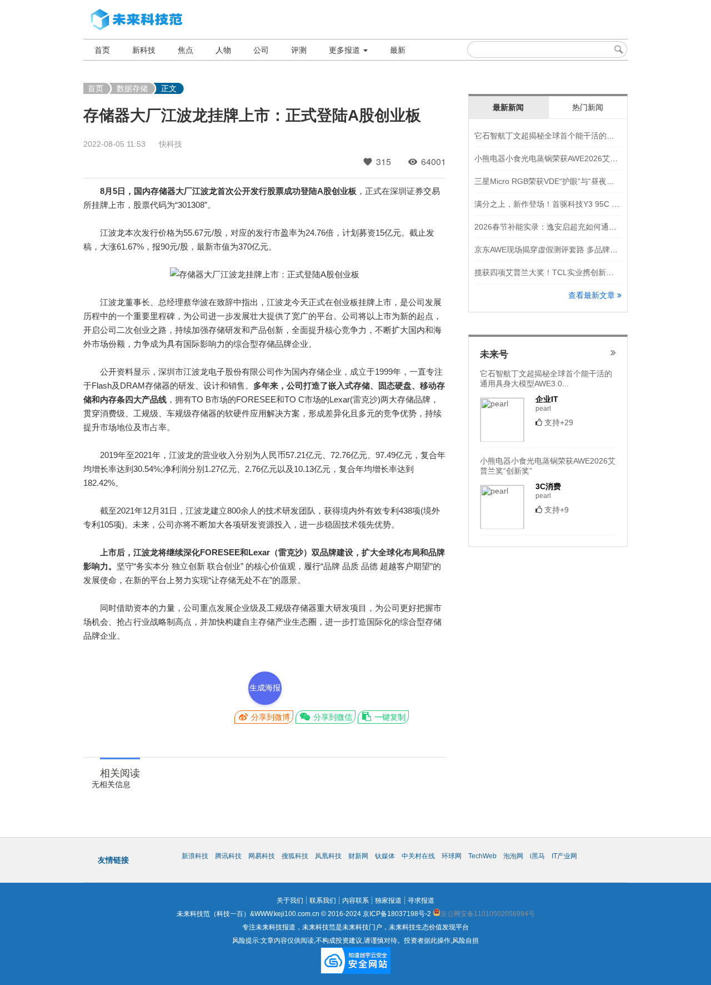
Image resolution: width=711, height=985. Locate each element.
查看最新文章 (592, 295)
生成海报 (265, 687)
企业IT (546, 399)
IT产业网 (564, 856)
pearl (543, 408)
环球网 (452, 856)
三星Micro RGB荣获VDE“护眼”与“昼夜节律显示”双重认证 (573, 181)
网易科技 (261, 856)
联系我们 (322, 900)
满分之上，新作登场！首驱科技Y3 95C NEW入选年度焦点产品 (583, 204)
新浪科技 (195, 856)
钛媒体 (385, 856)
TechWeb (482, 856)
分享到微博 (269, 717)
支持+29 (558, 422)
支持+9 (556, 509)
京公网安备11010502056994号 (487, 914)
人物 (223, 50)
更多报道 (345, 50)
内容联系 (355, 900)
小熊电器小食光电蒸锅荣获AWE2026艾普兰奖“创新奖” (568, 158)
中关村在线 (418, 856)
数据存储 (132, 88)
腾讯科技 (228, 856)
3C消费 (548, 486)
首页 (102, 50)
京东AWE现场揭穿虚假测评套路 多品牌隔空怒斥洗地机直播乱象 (584, 249)
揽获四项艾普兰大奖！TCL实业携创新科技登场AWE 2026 (574, 272)
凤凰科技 (328, 856)
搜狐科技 (295, 856)
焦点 (185, 50)
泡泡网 (513, 856)
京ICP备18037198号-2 (397, 914)
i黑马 (537, 856)
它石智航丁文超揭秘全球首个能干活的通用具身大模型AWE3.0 (581, 135)
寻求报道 (421, 900)
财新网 (358, 856)
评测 (299, 50)
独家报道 (388, 900)
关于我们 (290, 900)
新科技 (144, 50)
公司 (261, 50)
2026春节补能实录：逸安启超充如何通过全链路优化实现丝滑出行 (588, 226)
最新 (397, 50)
